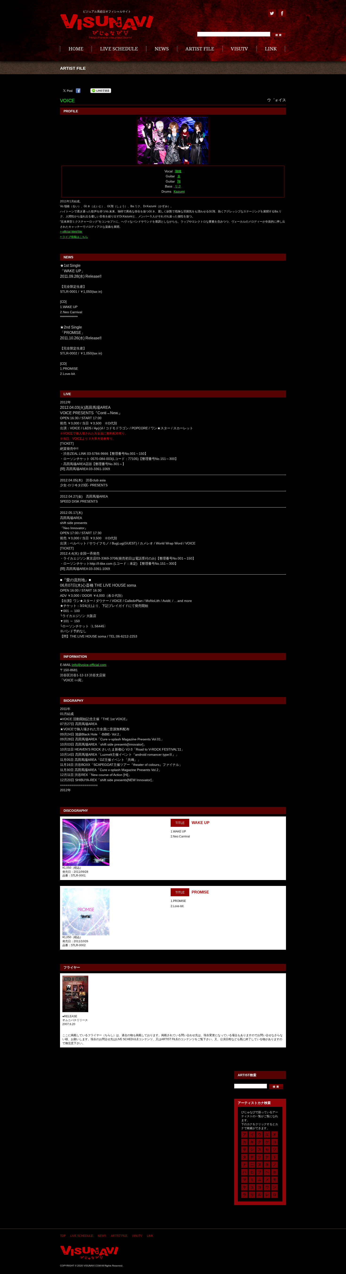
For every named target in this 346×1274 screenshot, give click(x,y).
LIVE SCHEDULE (119, 48)
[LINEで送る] (100, 90)
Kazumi (179, 191)
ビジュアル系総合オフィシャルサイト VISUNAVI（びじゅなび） (107, 26)
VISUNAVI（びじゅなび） (89, 1253)
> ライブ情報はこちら (74, 237)
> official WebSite (71, 231)
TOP (63, 1235)
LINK (271, 48)
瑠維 (178, 171)
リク (178, 186)
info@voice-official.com (89, 665)
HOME (75, 48)
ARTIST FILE (199, 48)
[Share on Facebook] (78, 90)
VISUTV (239, 48)
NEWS (162, 48)
